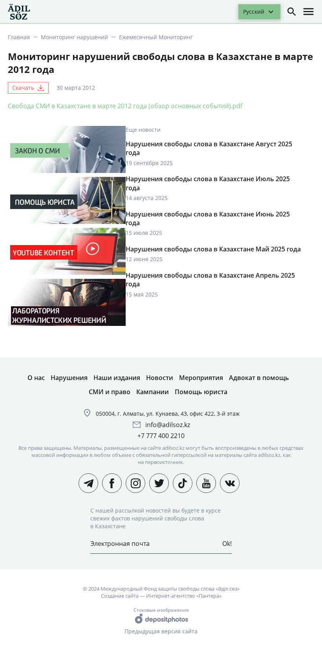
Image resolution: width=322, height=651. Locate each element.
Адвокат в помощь (259, 377)
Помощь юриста (201, 391)
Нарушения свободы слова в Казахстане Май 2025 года (213, 249)
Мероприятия (201, 377)
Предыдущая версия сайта (161, 631)
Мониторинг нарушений (74, 37)
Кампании (152, 391)
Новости (159, 377)
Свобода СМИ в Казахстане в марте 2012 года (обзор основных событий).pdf (125, 106)
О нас (36, 377)
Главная (19, 37)
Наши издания (116, 377)
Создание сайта (120, 595)
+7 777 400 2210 (161, 435)
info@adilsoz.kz (167, 424)
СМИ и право (109, 391)
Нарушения (69, 377)
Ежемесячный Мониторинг (156, 37)
